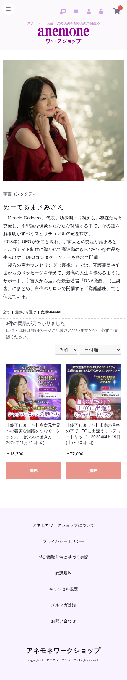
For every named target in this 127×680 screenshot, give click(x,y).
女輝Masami (51, 312)
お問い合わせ (63, 621)
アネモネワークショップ (63, 650)
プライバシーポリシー (63, 541)
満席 (34, 470)
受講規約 (63, 573)
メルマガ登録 (63, 605)
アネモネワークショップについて (63, 525)
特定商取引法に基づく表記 (63, 557)
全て (6, 312)
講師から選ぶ (25, 312)
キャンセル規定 (63, 589)
